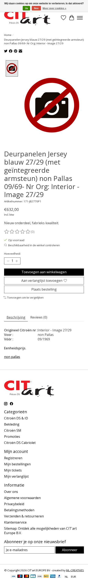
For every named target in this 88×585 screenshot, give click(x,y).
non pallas (12, 356)
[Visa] (13, 577)
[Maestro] (20, 577)
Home (7, 35)
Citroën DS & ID (16, 418)
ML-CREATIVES (75, 570)
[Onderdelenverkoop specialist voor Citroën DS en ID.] (27, 17)
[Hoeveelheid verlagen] (8, 261)
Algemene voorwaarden (22, 498)
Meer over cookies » (54, 8)
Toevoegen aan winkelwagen (44, 272)
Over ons (11, 491)
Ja (26, 8)
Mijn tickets (13, 470)
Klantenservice (15, 522)
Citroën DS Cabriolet (20, 442)
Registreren (13, 458)
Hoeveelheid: (12, 253)
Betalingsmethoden (19, 510)
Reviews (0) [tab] (38, 317)
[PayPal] (46, 577)
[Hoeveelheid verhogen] (16, 261)
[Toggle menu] (80, 18)
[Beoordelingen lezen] (17, 231)
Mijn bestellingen (17, 464)
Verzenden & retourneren (24, 516)
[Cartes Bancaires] (33, 577)
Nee (36, 8)
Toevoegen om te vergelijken (25, 297)
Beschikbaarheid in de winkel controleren (34, 245)
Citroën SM (12, 430)
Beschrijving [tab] (16, 317)
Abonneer (69, 550)
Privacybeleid (14, 504)
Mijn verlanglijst (16, 476)
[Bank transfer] (39, 577)
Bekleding (11, 424)
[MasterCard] (26, 577)
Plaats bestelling (44, 289)
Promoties (12, 436)
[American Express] (52, 577)
